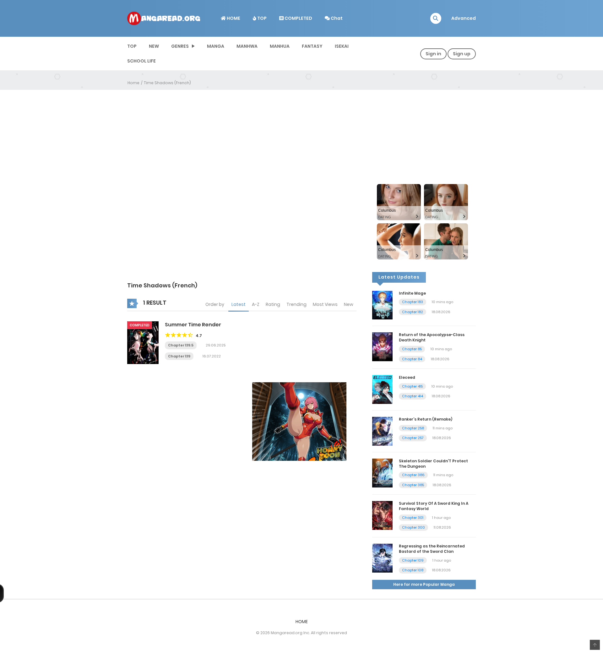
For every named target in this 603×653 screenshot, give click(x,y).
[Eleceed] (382, 389)
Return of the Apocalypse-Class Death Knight (431, 337)
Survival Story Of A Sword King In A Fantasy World (433, 506)
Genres (180, 46)
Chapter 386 (413, 474)
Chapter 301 (412, 517)
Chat (336, 18)
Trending (296, 304)
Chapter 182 (412, 311)
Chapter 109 (413, 560)
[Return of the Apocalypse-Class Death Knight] (382, 346)
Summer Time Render (193, 324)
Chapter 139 (179, 356)
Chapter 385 (413, 484)
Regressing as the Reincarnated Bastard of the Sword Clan (432, 548)
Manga (215, 46)
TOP (261, 18)
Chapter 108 (412, 570)
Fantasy (312, 46)
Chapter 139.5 (180, 345)
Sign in (433, 54)
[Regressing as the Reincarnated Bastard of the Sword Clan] (382, 558)
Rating (273, 304)
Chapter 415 (412, 386)
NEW (154, 46)
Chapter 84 (412, 359)
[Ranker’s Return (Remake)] (382, 431)
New (348, 304)
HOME (233, 18)
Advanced (463, 18)
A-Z (255, 304)
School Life (141, 61)
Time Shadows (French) (167, 82)
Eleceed (407, 377)
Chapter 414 (412, 396)
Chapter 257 (413, 437)
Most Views (325, 304)
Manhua (280, 46)
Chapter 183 (412, 301)
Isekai (342, 46)
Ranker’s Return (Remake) (425, 419)
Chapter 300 (413, 527)
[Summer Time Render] (143, 342)
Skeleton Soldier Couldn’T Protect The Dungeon (433, 463)
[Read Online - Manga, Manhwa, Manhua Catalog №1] (163, 18)
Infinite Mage (412, 293)
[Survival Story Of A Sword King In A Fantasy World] (382, 515)
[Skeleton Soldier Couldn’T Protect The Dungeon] (382, 473)
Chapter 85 (412, 348)
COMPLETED (298, 18)
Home (133, 82)
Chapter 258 (413, 428)
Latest (238, 304)
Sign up (461, 54)
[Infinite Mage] (382, 305)
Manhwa (247, 46)
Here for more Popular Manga (424, 584)
